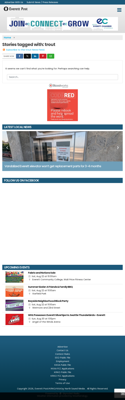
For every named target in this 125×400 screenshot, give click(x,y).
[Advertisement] (62, 24)
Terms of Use (62, 383)
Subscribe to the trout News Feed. (25, 49)
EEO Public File (62, 357)
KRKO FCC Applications (62, 375)
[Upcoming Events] (14, 277)
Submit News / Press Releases (42, 2)
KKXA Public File (62, 364)
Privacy (62, 379)
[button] (119, 10)
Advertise (62, 346)
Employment (62, 361)
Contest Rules (62, 353)
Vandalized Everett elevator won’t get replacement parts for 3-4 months (53, 166)
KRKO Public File (62, 372)
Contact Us (62, 350)
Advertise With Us (14, 2)
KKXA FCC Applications (62, 368)
